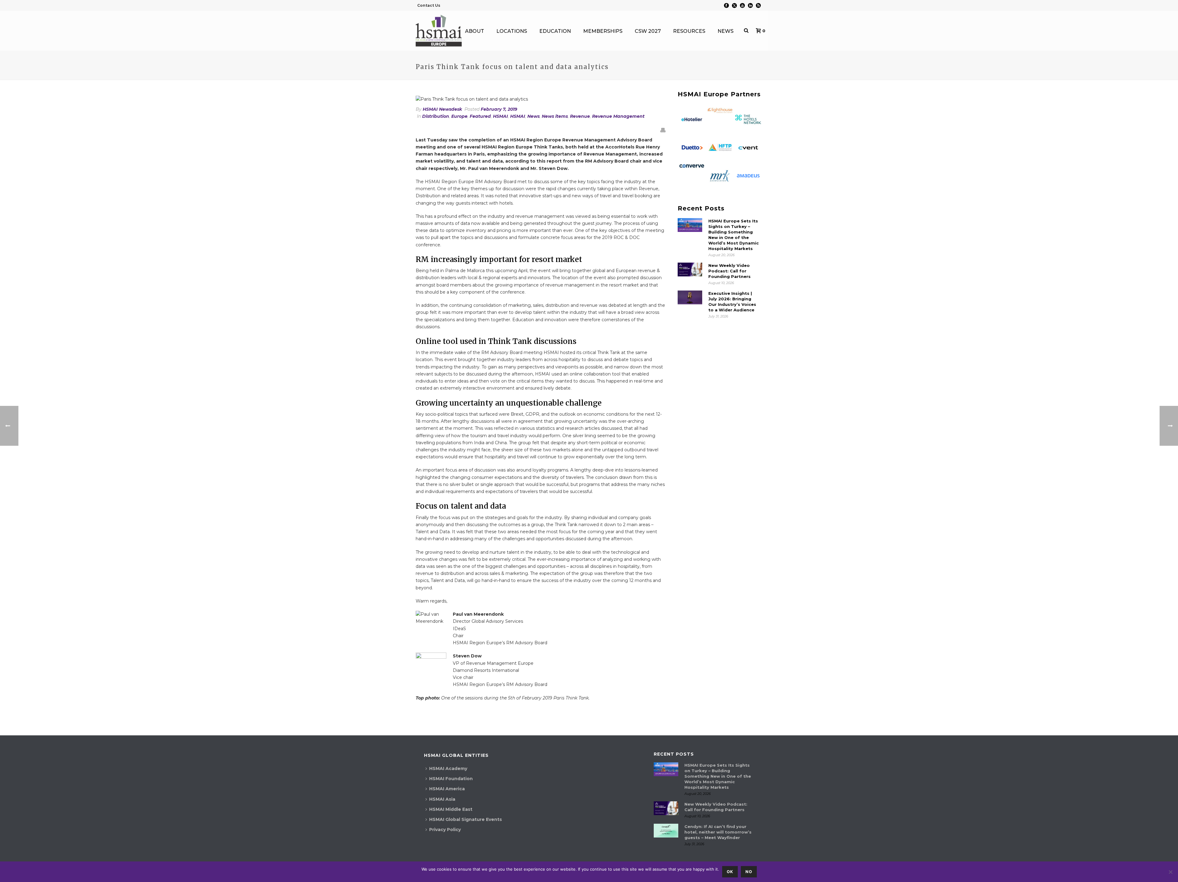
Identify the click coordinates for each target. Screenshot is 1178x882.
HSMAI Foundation (451, 778)
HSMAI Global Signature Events (465, 819)
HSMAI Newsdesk (442, 109)
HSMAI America (447, 788)
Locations (511, 31)
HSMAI (500, 116)
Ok (730, 871)
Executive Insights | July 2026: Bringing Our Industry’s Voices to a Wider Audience (732, 301)
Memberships (602, 31)
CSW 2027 (648, 31)
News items (555, 116)
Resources (689, 31)
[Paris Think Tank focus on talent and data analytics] (540, 99)
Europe (459, 116)
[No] (1170, 872)
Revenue (580, 116)
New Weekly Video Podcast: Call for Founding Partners (729, 271)
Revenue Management (618, 116)
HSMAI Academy (448, 768)
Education (555, 31)
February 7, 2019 (499, 109)
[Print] (662, 129)
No (748, 871)
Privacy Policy (445, 829)
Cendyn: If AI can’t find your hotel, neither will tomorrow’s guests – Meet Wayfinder (718, 832)
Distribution (435, 116)
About (474, 31)
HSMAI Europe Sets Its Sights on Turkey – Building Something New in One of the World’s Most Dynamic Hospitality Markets (733, 234)
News (725, 31)
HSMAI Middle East (450, 809)
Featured (480, 116)
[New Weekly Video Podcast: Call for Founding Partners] (690, 269)
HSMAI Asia (442, 799)
